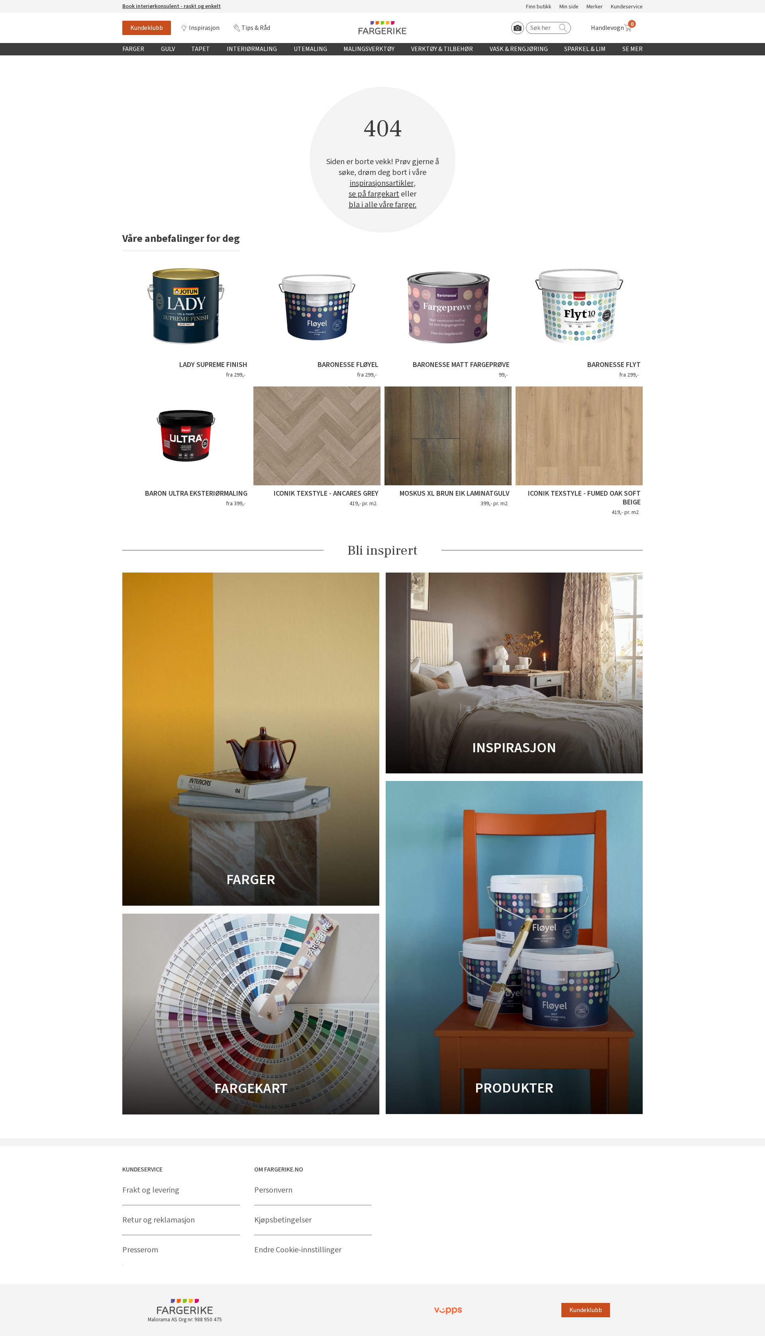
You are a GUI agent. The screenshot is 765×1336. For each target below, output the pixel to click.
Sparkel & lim (585, 49)
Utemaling (310, 49)
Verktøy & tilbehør (442, 49)
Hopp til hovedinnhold (30, 4)
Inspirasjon (204, 28)
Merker (594, 7)
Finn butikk (538, 7)
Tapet (200, 49)
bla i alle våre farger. (382, 205)
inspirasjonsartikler (382, 183)
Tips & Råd (255, 28)
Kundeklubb (146, 28)
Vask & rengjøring (519, 49)
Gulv (168, 49)
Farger (133, 49)
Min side (569, 7)
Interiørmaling (252, 49)
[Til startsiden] (382, 27)
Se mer (632, 49)
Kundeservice (627, 7)
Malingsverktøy (368, 49)
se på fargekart (374, 194)
